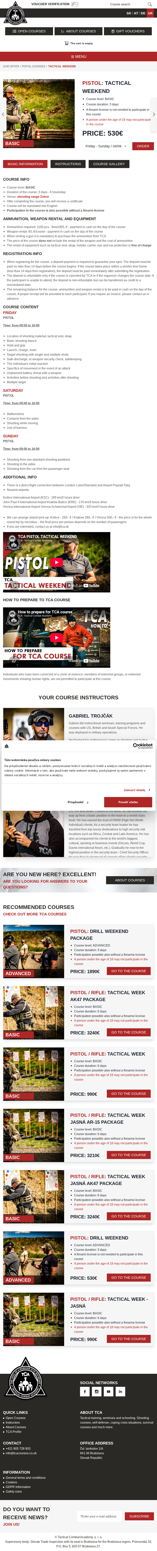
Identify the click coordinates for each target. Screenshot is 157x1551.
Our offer (11, 66)
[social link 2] (108, 1391)
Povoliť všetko (128, 802)
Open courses (32, 31)
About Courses (81, 31)
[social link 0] (85, 1391)
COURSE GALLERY (109, 164)
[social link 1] (96, 1391)
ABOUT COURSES (130, 880)
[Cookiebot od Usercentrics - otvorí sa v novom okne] (136, 746)
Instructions (68, 164)
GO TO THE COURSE (128, 971)
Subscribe (139, 1516)
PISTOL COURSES (33, 66)
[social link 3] (120, 1391)
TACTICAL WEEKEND (62, 66)
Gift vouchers (130, 31)
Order (143, 146)
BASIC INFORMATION (25, 164)
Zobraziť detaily (134, 789)
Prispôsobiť (76, 802)
